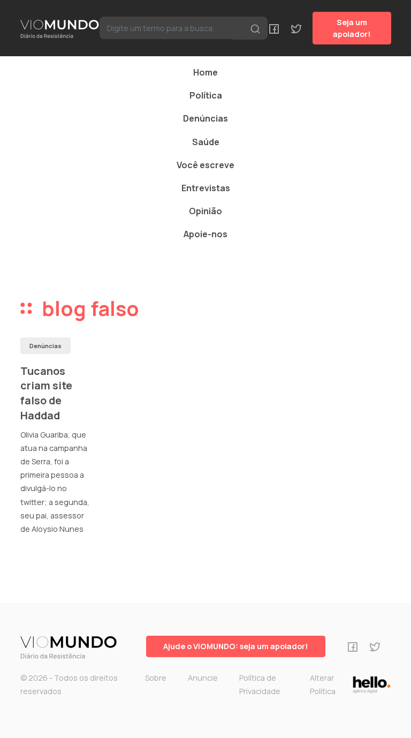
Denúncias (205, 118)
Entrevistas (205, 188)
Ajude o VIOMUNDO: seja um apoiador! (235, 646)
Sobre (155, 678)
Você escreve (205, 165)
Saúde (205, 142)
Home (205, 72)
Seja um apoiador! (352, 28)
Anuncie (203, 678)
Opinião (205, 211)
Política (205, 95)
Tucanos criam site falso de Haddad (46, 393)
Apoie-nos (205, 234)
